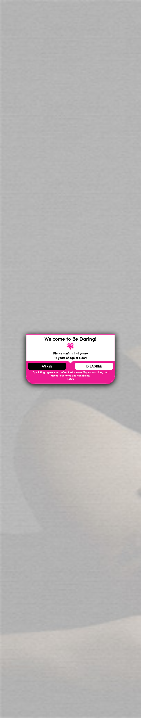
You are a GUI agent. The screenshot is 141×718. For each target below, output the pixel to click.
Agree (47, 366)
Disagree (94, 366)
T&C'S (70, 379)
